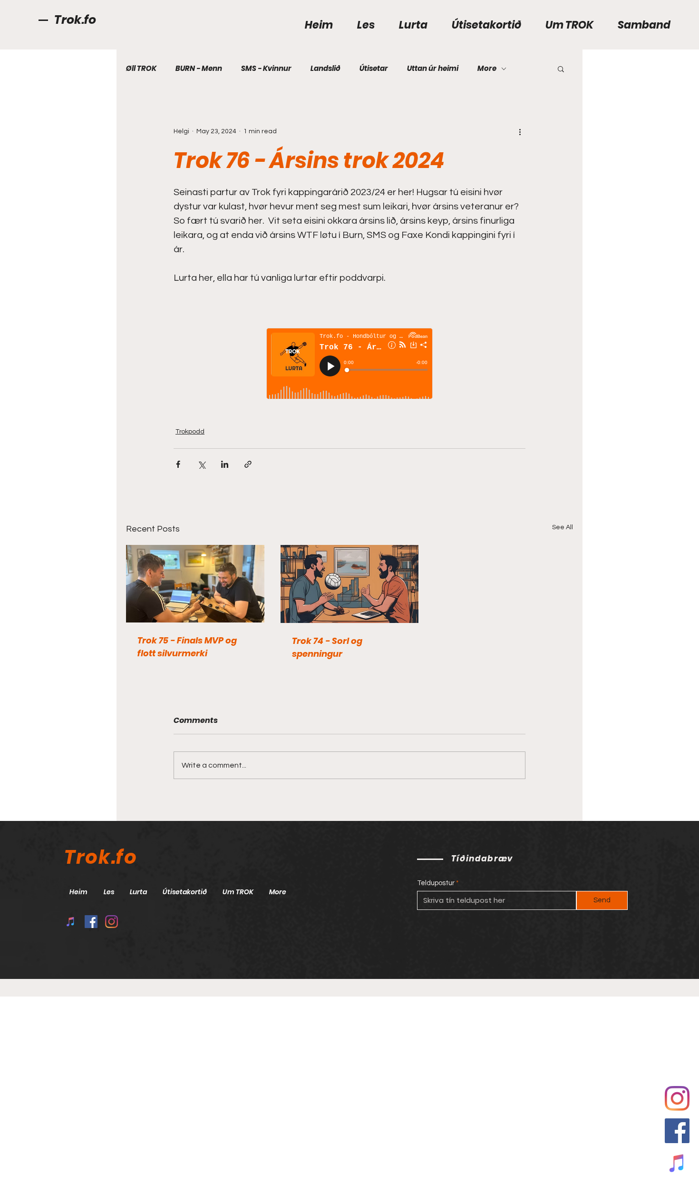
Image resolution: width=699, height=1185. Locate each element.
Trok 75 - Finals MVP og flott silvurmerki (187, 646)
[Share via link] (247, 464)
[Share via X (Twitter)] (201, 464)
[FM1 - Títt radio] (70, 921)
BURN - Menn (198, 68)
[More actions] (519, 131)
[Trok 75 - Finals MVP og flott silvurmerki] (195, 583)
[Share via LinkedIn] (224, 464)
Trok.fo (75, 19)
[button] (560, 68)
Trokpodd (189, 431)
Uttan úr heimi (432, 68)
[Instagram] (111, 921)
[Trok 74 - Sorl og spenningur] (350, 584)
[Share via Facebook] (178, 464)
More (486, 68)
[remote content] (349, 364)
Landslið (325, 68)
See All (562, 527)
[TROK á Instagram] (677, 1098)
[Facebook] (677, 1130)
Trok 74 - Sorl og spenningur (327, 647)
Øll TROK (141, 68)
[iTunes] (677, 1163)
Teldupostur (436, 883)
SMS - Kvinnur (266, 68)
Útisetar (373, 68)
